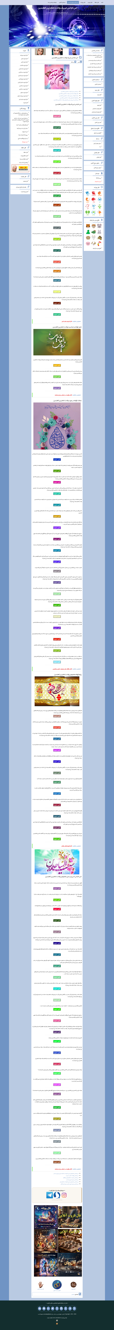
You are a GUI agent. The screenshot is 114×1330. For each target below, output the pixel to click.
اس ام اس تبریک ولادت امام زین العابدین (57, 7)
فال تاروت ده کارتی (23, 89)
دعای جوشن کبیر (97, 143)
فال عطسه (25, 181)
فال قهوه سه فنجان (97, 108)
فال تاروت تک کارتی (23, 69)
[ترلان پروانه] (57, 52)
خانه (102, 2)
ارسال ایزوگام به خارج (23, 138)
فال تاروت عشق (24, 92)
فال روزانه (83, 2)
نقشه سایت (49, 1318)
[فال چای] (70, 1265)
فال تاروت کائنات (24, 65)
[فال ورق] (46, 1265)
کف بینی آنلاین (98, 122)
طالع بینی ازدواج (97, 133)
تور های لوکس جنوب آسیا (22, 125)
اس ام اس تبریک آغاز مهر (95, 63)
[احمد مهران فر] (74, 52)
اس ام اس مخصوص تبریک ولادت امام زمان (69, 1182)
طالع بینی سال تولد (97, 248)
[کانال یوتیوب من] (44, 1308)
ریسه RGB (98, 178)
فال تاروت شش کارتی (23, 82)
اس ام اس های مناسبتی (73, 2)
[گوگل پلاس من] (48, 1308)
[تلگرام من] (70, 1308)
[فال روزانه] (46, 1217)
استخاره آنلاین (62, 2)
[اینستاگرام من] (61, 1308)
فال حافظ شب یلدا (24, 159)
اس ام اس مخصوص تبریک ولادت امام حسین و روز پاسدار (66, 1173)
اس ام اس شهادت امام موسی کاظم (71, 1177)
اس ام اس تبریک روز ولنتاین (95, 70)
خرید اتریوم (25, 131)
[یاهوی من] (74, 1308)
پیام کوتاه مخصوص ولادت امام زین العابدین (69, 98)
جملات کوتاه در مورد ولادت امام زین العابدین (69, 96)
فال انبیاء (99, 95)
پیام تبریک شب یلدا (23, 162)
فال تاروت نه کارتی (23, 85)
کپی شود (57, 116)
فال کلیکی (99, 157)
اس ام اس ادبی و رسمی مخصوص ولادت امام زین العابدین (66, 100)
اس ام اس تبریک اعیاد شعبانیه (94, 67)
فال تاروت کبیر (24, 58)
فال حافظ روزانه (24, 155)
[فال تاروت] (70, 1217)
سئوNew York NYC (23, 135)
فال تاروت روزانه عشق (23, 96)
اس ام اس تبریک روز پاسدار (72, 1180)
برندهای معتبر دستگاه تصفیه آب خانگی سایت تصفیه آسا (21, 114)
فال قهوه (99, 105)
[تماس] (57, 1308)
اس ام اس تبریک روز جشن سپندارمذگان (70, 1184)
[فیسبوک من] (65, 1308)
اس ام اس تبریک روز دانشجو (94, 74)
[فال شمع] (46, 1241)
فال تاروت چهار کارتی (23, 75)
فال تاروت (90, 2)
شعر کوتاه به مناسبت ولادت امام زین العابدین (69, 93)
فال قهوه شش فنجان (96, 112)
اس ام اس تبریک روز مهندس (94, 60)
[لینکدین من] (39, 1308)
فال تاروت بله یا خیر (23, 99)
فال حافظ (97, 2)
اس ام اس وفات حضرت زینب (72, 1175)
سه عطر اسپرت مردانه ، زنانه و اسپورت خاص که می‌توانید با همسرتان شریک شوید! (20, 120)
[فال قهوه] (70, 1241)
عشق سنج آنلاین (97, 167)
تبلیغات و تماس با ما (52, 2)
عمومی (73, 1294)
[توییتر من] (52, 1308)
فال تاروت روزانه (24, 55)
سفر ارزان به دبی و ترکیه (22, 128)
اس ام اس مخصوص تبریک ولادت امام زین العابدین (94, 56)
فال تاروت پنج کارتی (23, 79)
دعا (100, 147)
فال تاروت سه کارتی (23, 72)
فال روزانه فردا (24, 191)
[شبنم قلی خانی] (40, 52)
